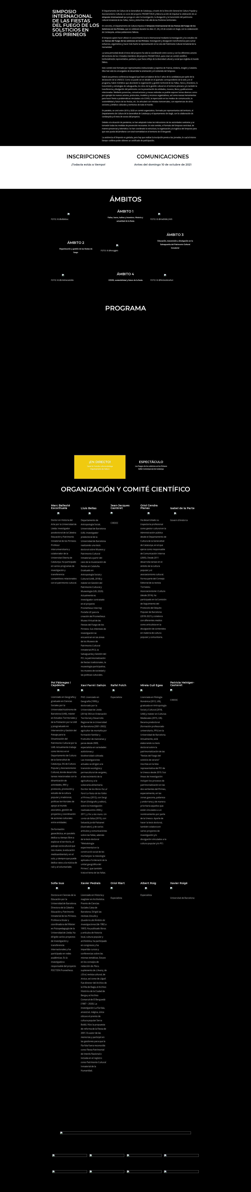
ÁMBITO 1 (125, 211)
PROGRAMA (125, 308)
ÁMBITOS (125, 199)
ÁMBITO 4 (125, 274)
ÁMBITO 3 (175, 235)
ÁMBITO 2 (75, 243)
